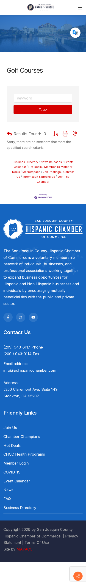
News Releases (51, 162)
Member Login (16, 463)
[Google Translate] (75, 33)
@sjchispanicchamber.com (33, 370)
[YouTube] (33, 317)
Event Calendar (16, 481)
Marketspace (31, 172)
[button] (9, 134)
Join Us (10, 427)
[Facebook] (8, 317)
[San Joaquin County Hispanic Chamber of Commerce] (41, 7)
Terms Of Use (37, 542)
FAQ (7, 498)
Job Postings (52, 172)
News (8, 489)
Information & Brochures (39, 176)
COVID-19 (11, 472)
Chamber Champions (21, 436)
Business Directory (25, 162)
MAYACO (25, 549)
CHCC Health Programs (24, 454)
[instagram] (20, 317)
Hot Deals (35, 167)
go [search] (45, 109)
